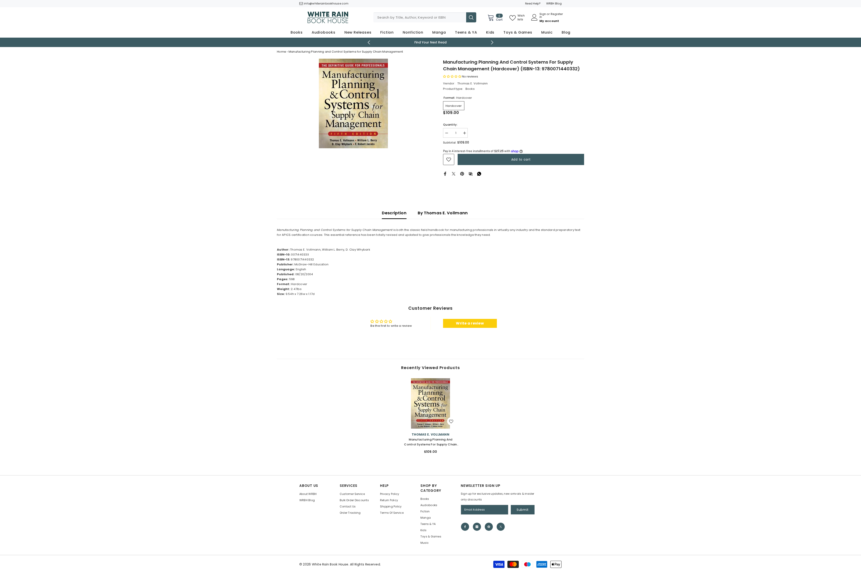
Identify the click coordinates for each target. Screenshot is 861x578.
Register (557, 14)
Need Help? (533, 3)
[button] (452, 76)
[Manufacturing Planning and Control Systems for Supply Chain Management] (430, 403)
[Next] (492, 42)
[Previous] (369, 42)
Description (394, 213)
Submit (523, 509)
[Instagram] (477, 526)
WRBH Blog (554, 3)
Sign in (542, 15)
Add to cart (521, 159)
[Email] (471, 174)
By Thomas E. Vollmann (443, 213)
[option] (430, 42)
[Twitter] (454, 174)
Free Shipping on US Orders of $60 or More (430, 42)
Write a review (470, 323)
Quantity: (450, 124)
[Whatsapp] (479, 174)
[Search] (424, 17)
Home (281, 51)
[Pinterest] (462, 174)
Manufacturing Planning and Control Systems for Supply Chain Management (430, 442)
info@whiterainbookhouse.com (326, 3)
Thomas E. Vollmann (472, 83)
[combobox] (419, 17)
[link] (448, 159)
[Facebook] (445, 174)
